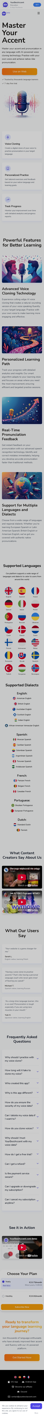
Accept (36, 1406)
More (36, 1413)
